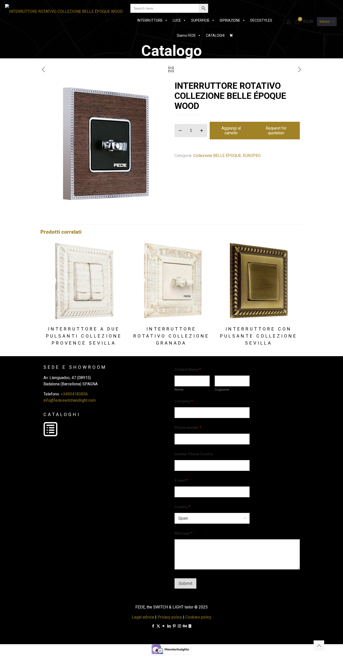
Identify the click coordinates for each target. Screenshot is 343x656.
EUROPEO (252, 155)
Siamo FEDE (186, 35)
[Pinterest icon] (174, 626)
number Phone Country (194, 454)
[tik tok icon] (190, 626)
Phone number (188, 428)
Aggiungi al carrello (231, 130)
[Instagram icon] (179, 626)
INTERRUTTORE (150, 20)
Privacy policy (169, 617)
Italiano (325, 21)
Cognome (222, 389)
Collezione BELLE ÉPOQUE (217, 155)
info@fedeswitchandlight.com (69, 400)
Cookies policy (198, 617)
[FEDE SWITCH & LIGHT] (64, 11)
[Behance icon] (185, 626)
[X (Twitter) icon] (158, 626)
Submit (185, 583)
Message (184, 533)
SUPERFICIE (200, 20)
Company (184, 401)
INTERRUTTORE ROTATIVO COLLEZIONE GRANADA (171, 336)
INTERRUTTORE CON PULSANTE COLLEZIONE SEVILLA (258, 336)
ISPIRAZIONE (230, 20)
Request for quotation (276, 130)
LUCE (177, 20)
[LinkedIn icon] (169, 626)
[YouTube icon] (163, 626)
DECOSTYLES (261, 20)
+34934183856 (74, 394)
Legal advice (143, 617)
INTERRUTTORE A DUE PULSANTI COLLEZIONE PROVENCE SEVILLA (84, 336)
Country (182, 507)
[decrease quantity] (180, 130)
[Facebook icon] (153, 626)
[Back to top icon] (319, 645)
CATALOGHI (215, 35)
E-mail (181, 480)
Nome (179, 389)
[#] (231, 35)
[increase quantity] (201, 130)
